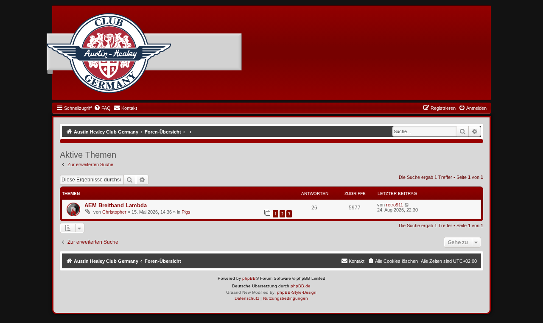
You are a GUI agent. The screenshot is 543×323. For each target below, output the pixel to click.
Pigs (186, 211)
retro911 (394, 204)
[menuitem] (102, 108)
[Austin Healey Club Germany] (109, 53)
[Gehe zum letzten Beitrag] (407, 204)
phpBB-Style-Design (296, 292)
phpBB (249, 278)
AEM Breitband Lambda (115, 205)
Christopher (114, 211)
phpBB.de (301, 286)
